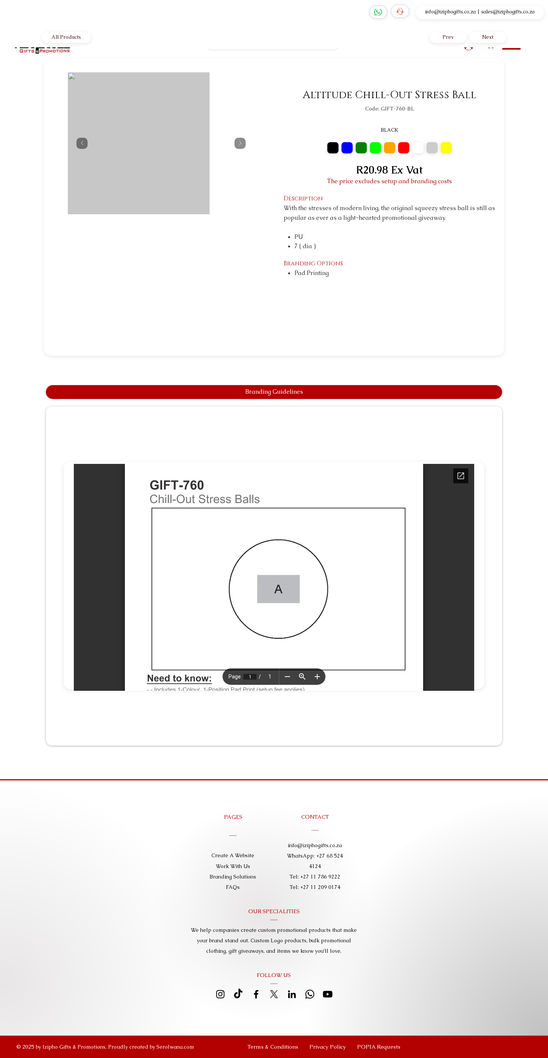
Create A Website (232, 855)
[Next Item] (240, 143)
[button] (379, 1046)
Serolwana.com (175, 1046)
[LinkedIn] (291, 994)
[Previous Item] (82, 143)
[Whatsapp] (309, 994)
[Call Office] (400, 11)
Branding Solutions (233, 876)
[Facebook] (256, 994)
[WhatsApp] (378, 12)
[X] (274, 994)
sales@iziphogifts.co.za (508, 12)
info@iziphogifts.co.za (450, 12)
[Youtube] (327, 994)
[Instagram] (220, 994)
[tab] (274, 392)
